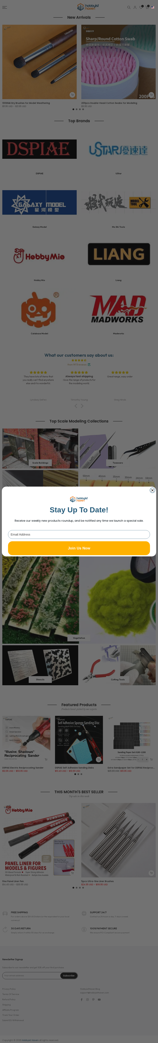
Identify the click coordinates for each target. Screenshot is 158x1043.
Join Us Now (79, 548)
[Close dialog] (152, 490)
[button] (153, 7)
